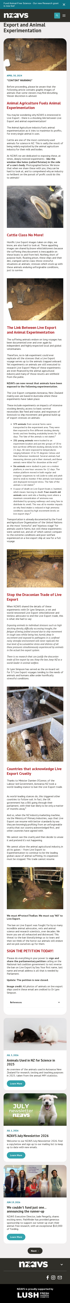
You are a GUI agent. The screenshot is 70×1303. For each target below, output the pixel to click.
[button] (57, 15)
